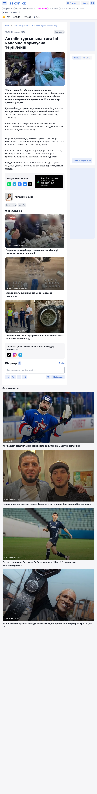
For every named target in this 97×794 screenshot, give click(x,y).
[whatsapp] (9, 184)
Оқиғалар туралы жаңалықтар (44, 26)
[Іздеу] (92, 3)
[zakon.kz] (17, 3)
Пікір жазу (58, 377)
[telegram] (14, 184)
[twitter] (30, 184)
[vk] (25, 184)
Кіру (63, 363)
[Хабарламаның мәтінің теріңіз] (35, 370)
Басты (7, 26)
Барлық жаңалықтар (21, 26)
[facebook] (20, 184)
